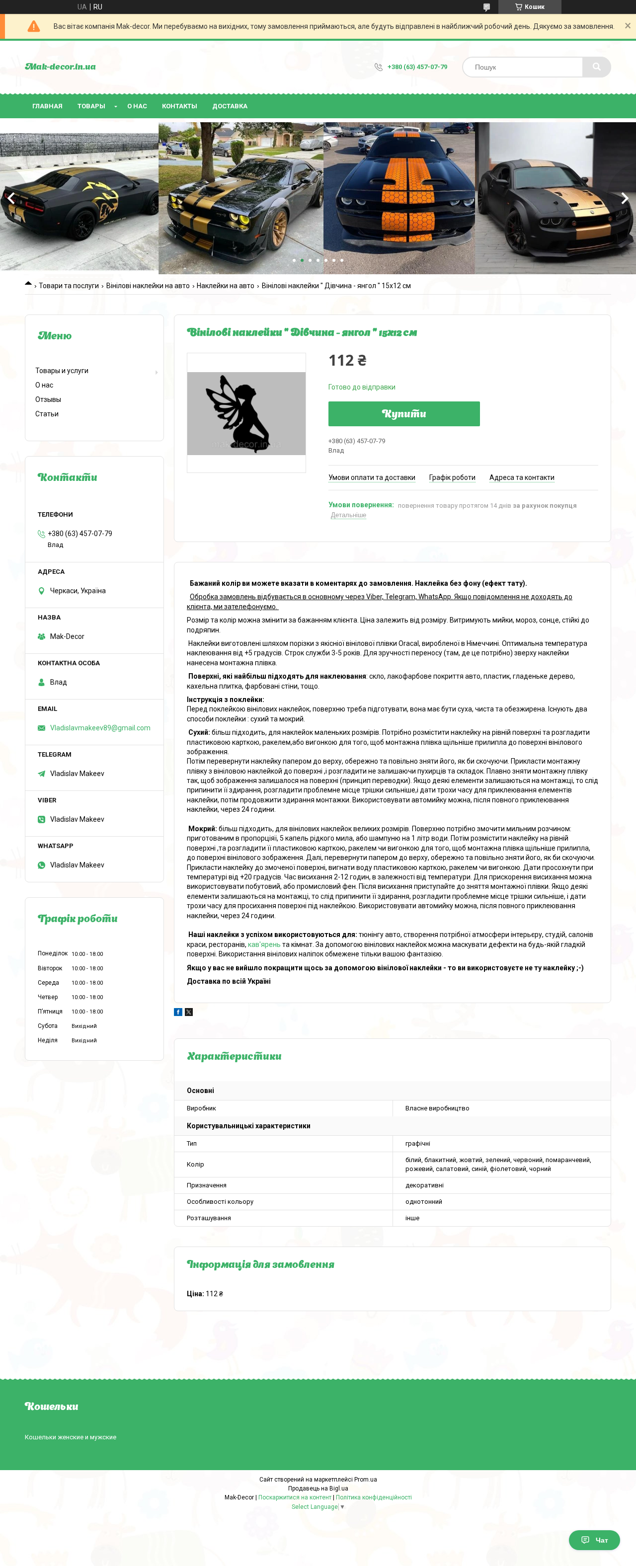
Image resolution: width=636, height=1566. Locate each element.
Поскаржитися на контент (294, 1497)
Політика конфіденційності (374, 1497)
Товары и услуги (61, 371)
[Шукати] (596, 67)
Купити (404, 415)
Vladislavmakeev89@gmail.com (100, 728)
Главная (47, 106)
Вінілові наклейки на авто (148, 286)
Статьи (47, 414)
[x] (189, 1014)
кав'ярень (264, 944)
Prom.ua (365, 1479)
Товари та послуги (69, 286)
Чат (602, 1540)
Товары (91, 106)
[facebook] (178, 1014)
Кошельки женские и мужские (70, 1437)
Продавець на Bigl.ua (318, 1488)
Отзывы (48, 399)
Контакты (179, 106)
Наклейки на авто (225, 286)
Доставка (229, 106)
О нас (137, 106)
